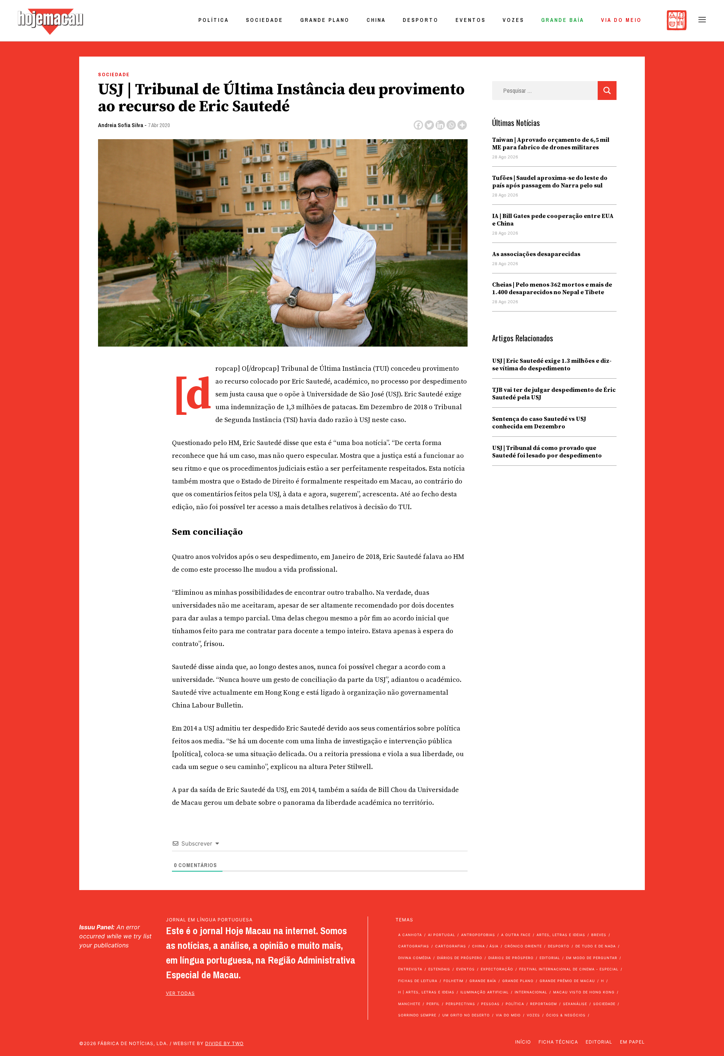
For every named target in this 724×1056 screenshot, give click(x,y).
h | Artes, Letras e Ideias (426, 992)
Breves (598, 935)
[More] (462, 125)
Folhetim (453, 981)
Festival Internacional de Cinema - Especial (568, 969)
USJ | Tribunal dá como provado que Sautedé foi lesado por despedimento (547, 451)
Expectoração (497, 969)
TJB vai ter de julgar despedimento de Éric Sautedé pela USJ (554, 393)
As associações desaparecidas (536, 254)
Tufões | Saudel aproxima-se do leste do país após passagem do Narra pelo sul (549, 181)
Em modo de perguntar (591, 958)
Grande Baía (562, 20)
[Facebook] (418, 125)
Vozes (513, 20)
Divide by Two (224, 1043)
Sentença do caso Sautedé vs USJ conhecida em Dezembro (539, 422)
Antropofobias (478, 935)
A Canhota (410, 935)
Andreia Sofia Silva (120, 125)
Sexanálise (575, 1004)
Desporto (421, 20)
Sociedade (264, 20)
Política (213, 20)
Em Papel (632, 1042)
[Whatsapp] (451, 125)
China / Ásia (485, 946)
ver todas (180, 993)
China (376, 20)
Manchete (409, 1004)
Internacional (531, 992)
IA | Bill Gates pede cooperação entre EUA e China (553, 219)
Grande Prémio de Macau (567, 981)
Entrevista (410, 969)
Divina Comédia (414, 958)
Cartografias (413, 946)
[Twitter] (429, 125)
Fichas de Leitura (417, 981)
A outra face (516, 935)
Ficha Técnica (558, 1042)
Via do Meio (621, 20)
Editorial (550, 958)
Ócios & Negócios (566, 1015)
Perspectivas (460, 1004)
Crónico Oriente (523, 946)
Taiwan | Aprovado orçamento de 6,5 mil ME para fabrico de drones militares (550, 143)
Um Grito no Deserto (466, 1015)
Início (523, 1042)
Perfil (433, 1004)
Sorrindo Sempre (417, 1015)
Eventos (471, 20)
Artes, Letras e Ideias (561, 935)
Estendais (439, 969)
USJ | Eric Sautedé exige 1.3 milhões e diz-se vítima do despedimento (552, 364)
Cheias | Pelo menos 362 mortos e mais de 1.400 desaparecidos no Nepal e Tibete (552, 288)
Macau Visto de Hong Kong (584, 992)
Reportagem (543, 1004)
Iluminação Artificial (484, 992)
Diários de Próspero (459, 958)
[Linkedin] (440, 125)
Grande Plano (325, 20)
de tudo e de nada (595, 946)
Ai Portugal (441, 935)
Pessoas (490, 1004)
